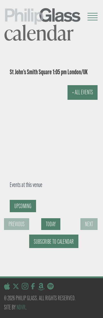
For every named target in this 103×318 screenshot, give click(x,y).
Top (97, 310)
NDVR (21, 307)
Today (51, 224)
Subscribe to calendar (54, 241)
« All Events (82, 92)
